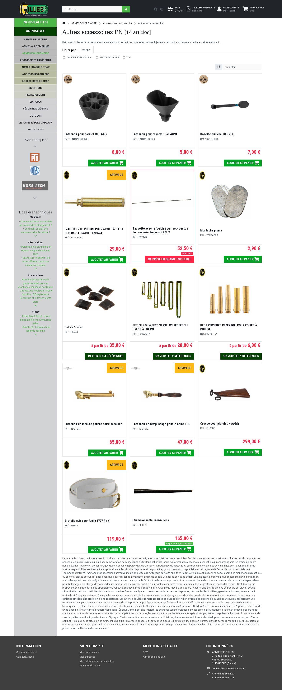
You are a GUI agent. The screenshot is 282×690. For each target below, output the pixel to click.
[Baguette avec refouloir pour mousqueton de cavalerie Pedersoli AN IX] (162, 201)
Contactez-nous (25, 656)
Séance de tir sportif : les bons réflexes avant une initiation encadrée (36, 261)
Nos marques (36, 140)
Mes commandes (89, 652)
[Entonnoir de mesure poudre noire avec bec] (94, 395)
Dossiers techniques (35, 212)
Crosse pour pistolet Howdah (219, 423)
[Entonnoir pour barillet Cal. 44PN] (94, 105)
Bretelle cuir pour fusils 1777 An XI (87, 521)
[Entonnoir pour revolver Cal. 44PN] (162, 105)
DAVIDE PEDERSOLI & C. (79, 57)
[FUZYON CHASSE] (35, 190)
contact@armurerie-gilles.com (228, 668)
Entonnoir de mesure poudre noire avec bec (93, 424)
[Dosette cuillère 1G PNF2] (230, 105)
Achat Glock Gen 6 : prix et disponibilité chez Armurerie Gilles (35, 320)
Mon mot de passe (90, 665)
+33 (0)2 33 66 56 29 (223, 673)
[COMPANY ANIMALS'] (35, 181)
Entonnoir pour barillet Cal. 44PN (86, 134)
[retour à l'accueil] (63, 23)
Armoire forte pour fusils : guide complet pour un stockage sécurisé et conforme (35, 283)
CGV (145, 652)
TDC (128, 57)
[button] (36, 236)
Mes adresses (87, 656)
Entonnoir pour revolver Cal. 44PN (155, 134)
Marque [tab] (86, 49)
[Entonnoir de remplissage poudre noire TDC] (162, 395)
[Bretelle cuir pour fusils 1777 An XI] (94, 492)
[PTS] (35, 153)
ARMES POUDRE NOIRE (83, 23)
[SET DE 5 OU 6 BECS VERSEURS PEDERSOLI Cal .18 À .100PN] (162, 298)
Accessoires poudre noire (117, 23)
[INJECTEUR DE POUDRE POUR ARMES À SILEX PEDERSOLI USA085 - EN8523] (94, 202)
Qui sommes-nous (26, 652)
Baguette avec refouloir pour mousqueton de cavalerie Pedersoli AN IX (160, 230)
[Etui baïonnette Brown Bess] (162, 491)
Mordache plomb (211, 230)
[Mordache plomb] (230, 201)
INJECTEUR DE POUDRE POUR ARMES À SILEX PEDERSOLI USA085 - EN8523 (94, 231)
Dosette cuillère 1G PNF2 (216, 134)
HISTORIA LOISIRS (109, 57)
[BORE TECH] (35, 172)
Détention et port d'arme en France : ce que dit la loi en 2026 (36, 250)
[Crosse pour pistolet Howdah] (230, 394)
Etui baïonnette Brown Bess (151, 520)
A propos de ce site (154, 656)
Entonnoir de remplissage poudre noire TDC (161, 424)
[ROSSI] (35, 162)
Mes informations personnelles (97, 661)
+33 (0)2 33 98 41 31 (223, 677)
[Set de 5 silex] (94, 298)
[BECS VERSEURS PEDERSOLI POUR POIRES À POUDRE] (230, 298)
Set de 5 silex (73, 327)
